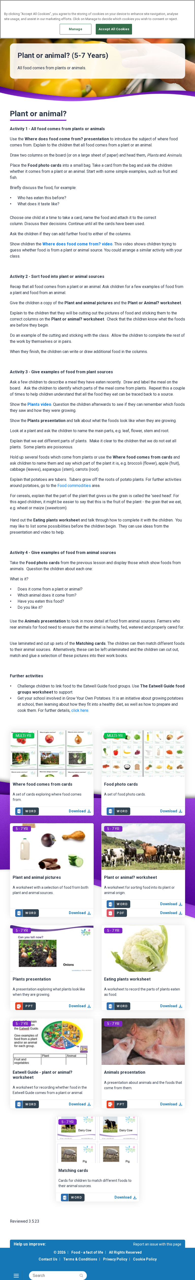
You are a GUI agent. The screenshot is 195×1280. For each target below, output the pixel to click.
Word (30, 811)
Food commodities (74, 485)
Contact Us (48, 1259)
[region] (97, 19)
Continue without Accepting (171, 6)
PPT (29, 1006)
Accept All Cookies (114, 29)
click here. (80, 710)
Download (77, 811)
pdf (120, 913)
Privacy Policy (115, 1259)
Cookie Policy (145, 1259)
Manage (75, 29)
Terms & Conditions (80, 1259)
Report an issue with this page (157, 1244)
